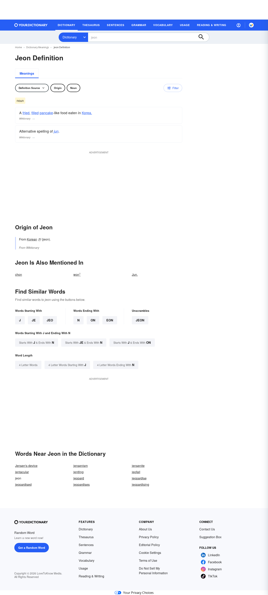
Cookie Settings (150, 552)
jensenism (80, 465)
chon (18, 274)
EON (109, 320)
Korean (32, 239)
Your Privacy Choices (138, 592)
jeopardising (140, 484)
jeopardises (81, 484)
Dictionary (70, 37)
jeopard (78, 478)
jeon (140, 320)
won (77, 274)
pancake (46, 112)
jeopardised (23, 484)
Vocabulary (86, 560)
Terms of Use (148, 560)
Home (18, 47)
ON (93, 320)
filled (35, 112)
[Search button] (203, 37)
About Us (145, 529)
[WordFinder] (251, 25)
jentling (78, 472)
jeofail (136, 472)
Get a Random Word (31, 548)
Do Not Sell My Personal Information (153, 570)
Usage (83, 568)
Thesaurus (86, 537)
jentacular (22, 472)
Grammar (85, 552)
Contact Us (207, 529)
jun (56, 131)
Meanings (27, 73)
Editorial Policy (149, 545)
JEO (50, 320)
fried (26, 112)
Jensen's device (26, 465)
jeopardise (139, 478)
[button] (238, 25)
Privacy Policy (149, 537)
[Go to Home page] (31, 25)
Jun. (135, 274)
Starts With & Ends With (36, 342)
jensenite (138, 465)
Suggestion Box (210, 537)
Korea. (87, 112)
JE (34, 320)
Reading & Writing (91, 576)
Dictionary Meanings (37, 47)
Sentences (86, 545)
